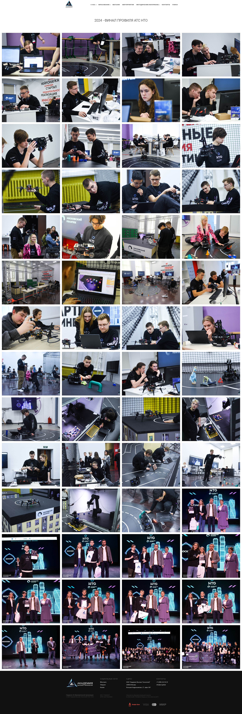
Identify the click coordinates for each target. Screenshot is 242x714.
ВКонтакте (103, 682)
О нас (93, 4)
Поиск (175, 4)
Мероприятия (128, 4)
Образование (103, 4)
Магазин (116, 4)
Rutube (102, 687)
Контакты (166, 4)
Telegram (103, 685)
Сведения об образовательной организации (79, 695)
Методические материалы (148, 4)
